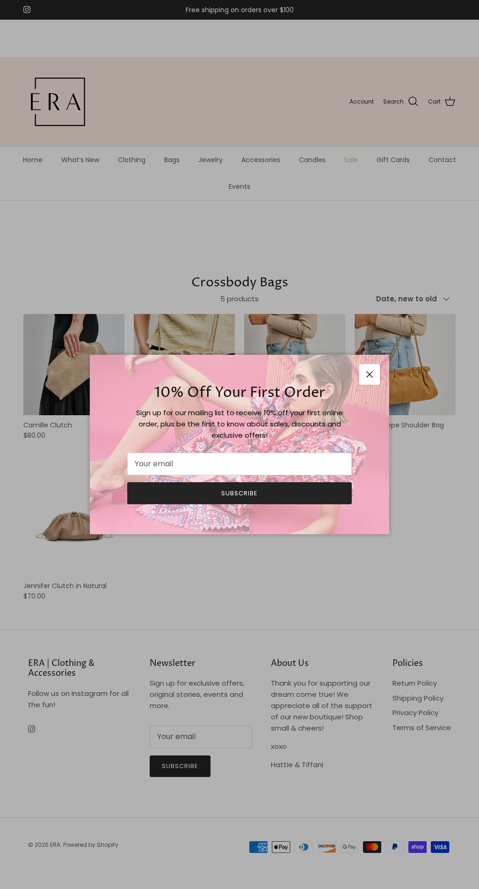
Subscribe (239, 493)
